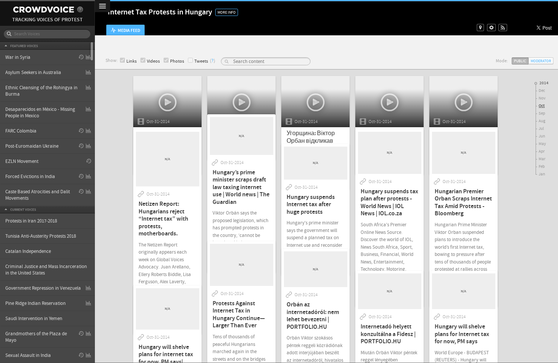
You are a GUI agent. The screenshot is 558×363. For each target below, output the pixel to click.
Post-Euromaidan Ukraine (31, 146)
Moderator (541, 60)
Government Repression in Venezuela (43, 288)
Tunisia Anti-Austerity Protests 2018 (40, 236)
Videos (153, 61)
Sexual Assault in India (28, 355)
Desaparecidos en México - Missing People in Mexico (40, 112)
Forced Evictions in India (30, 177)
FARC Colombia (20, 131)
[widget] (491, 27)
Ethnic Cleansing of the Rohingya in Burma (41, 91)
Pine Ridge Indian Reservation (35, 303)
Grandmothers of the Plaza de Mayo (36, 337)
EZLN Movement (21, 161)
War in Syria (17, 57)
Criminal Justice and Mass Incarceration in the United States (46, 270)
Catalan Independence (28, 251)
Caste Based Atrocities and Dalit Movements (37, 195)
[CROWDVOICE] (43, 9)
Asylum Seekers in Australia (33, 72)
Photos (177, 61)
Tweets (201, 61)
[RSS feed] (502, 27)
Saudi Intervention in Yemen (33, 319)
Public (520, 60)
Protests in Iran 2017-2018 (31, 221)
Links (131, 61)
